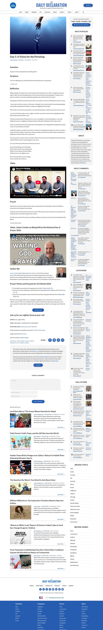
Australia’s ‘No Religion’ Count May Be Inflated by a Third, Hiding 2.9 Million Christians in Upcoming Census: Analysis (84, 231)
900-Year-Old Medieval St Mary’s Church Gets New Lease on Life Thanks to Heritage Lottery (79, 330)
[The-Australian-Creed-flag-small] (41, 597)
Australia (13, 341)
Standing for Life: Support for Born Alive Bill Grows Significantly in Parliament (79, 118)
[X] (54, 340)
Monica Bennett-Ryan (78, 391)
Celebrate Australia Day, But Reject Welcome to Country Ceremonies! (79, 412)
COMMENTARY (55, 414)
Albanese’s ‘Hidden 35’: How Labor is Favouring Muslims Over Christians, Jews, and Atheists (84, 185)
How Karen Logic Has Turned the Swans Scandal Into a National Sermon (79, 52)
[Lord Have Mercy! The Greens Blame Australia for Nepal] (20, 414)
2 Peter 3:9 (14, 84)
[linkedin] (56, 589)
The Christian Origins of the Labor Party (78, 442)
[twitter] (47, 589)
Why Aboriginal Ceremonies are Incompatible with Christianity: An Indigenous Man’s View (78, 404)
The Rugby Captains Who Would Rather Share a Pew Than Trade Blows (79, 355)
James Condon (14, 60)
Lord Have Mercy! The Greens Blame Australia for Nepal (33, 411)
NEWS (52, 461)
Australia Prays (33, 273)
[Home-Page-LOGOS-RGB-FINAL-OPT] (13, 5)
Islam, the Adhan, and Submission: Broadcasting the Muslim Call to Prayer (79, 126)
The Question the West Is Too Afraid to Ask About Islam (32, 480)
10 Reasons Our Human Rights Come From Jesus (79, 436)
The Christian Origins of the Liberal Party (79, 455)
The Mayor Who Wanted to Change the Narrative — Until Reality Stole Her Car (79, 101)
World (27, 343)
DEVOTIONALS (28, 60)
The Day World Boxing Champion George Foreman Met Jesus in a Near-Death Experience (78, 321)
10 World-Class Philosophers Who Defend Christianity (77, 396)
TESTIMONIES (52, 436)
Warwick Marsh (77, 451)
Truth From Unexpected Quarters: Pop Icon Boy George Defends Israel (78, 294)
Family (32, 341)
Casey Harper (37, 506)
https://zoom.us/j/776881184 (29, 326)
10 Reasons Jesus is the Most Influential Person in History (79, 430)
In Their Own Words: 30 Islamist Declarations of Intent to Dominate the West (84, 174)
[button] (83, 12)
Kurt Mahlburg (37, 531)
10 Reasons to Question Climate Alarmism (78, 448)
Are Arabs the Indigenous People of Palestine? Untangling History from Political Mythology (84, 261)
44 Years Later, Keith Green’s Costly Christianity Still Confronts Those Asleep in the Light (79, 371)
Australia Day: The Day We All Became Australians (78, 388)
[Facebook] (50, 340)
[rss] (59, 589)
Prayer (22, 343)
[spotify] (62, 589)
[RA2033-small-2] (54, 597)
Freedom (13, 343)
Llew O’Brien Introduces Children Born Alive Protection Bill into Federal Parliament (79, 74)
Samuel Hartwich (78, 121)
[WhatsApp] (58, 340)
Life (17, 343)
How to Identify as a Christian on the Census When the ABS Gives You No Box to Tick (84, 200)
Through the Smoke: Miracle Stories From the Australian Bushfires (79, 423)
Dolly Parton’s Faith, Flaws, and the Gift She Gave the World (34, 433)
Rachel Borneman (78, 409)
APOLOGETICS (55, 483)
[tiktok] (43, 589)
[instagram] (50, 589)
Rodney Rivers (77, 415)
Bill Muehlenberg (78, 129)
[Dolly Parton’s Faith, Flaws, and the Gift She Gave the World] (20, 436)
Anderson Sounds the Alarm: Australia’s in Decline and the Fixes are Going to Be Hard (79, 59)
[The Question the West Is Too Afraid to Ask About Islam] (20, 483)
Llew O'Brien (77, 78)
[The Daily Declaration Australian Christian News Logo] (51, 4)
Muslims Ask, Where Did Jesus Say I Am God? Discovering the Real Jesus (84, 208)
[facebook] (40, 589)
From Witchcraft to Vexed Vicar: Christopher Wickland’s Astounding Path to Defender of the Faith (79, 277)
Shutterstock (23, 334)
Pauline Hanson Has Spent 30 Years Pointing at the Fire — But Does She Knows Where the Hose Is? (84, 222)
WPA (15, 275)
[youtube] (53, 589)
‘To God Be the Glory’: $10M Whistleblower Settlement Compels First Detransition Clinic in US (79, 313)
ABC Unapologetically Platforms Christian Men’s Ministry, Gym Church (78, 38)
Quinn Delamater (38, 461)
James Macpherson (39, 414)
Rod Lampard (37, 436)
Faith (27, 341)
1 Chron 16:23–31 (47, 288)
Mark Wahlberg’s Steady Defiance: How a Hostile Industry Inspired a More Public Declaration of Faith (79, 338)
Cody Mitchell (77, 399)
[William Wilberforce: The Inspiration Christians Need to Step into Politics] (20, 506)
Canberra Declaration (39, 330)
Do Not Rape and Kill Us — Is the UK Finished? (84, 252)
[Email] (62, 340)
